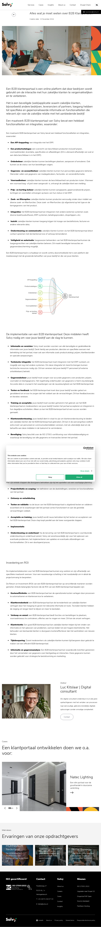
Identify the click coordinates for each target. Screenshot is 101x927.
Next (17, 808)
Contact (73, 5)
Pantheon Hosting (83, 906)
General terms (70, 920)
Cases (41, 5)
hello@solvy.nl (43, 904)
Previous (5, 808)
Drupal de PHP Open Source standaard (84, 898)
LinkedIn (40, 920)
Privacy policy (59, 920)
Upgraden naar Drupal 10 (86, 891)
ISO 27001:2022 (83, 886)
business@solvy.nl (92, 12)
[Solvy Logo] (11, 921)
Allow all (79, 477)
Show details (84, 471)
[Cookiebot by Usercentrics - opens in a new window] (84, 448)
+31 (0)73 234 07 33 (45, 899)
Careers (59, 891)
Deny (50, 477)
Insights (51, 5)
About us (61, 5)
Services (31, 5)
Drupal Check (85, 5)
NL (97, 5)
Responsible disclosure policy (86, 920)
